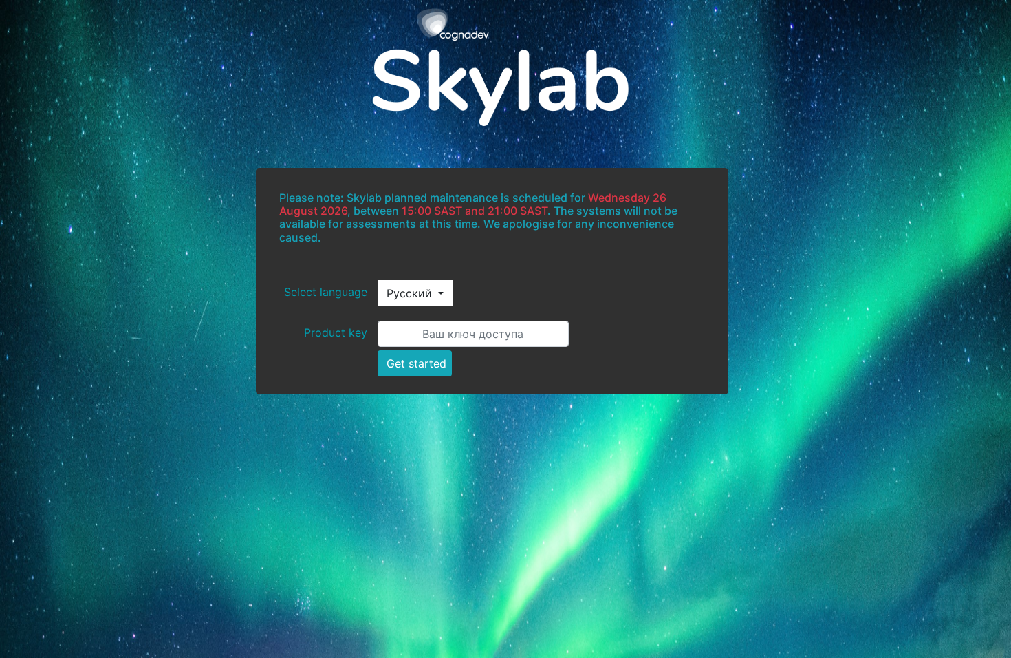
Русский (411, 293)
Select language (325, 292)
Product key (335, 332)
